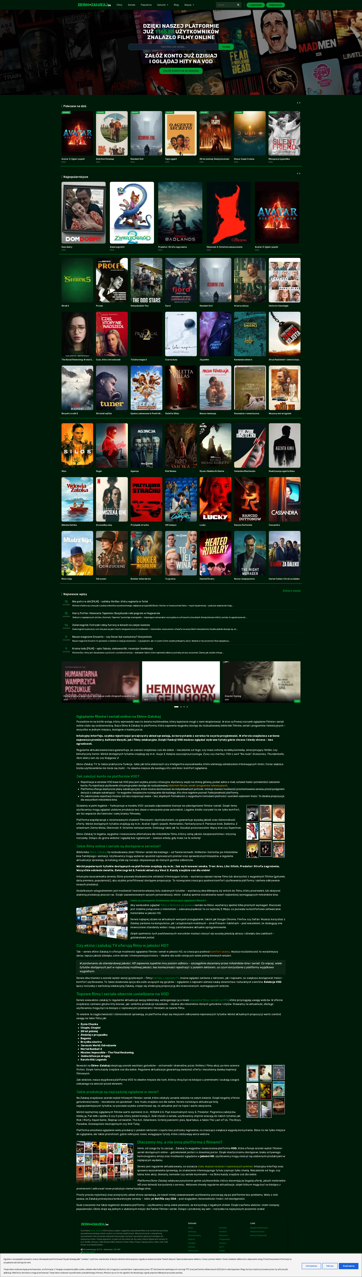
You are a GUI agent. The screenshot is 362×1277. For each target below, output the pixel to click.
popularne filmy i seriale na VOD (209, 1000)
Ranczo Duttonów (243, 525)
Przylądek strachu (140, 525)
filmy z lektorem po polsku (176, 905)
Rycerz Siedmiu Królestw (212, 471)
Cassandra (274, 525)
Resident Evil (137, 159)
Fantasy (191, 1247)
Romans (222, 1243)
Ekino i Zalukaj (98, 852)
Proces (99, 306)
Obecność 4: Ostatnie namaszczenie (224, 247)
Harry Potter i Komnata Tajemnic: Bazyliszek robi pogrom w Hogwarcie (116, 613)
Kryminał (223, 1232)
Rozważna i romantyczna (246, 413)
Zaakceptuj (348, 1266)
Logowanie (256, 5)
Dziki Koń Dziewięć (105, 159)
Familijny (192, 1243)
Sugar (99, 471)
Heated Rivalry (207, 579)
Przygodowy (224, 1239)
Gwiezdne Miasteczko (244, 471)
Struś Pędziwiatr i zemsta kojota (285, 360)
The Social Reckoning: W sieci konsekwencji (83, 360)
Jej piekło (204, 360)
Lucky (203, 525)
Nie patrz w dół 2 (70, 413)
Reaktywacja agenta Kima (282, 471)
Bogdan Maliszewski (259, 1228)
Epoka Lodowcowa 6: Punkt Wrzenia (148, 413)
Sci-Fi (221, 1247)
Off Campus (170, 525)
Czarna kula (171, 360)
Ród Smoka (170, 471)
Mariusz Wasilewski (258, 1235)
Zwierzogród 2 (117, 247)
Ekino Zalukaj (96, 1231)
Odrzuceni (101, 579)
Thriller (222, 1251)
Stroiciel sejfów (104, 413)
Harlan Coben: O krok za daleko (284, 579)
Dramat (191, 1239)
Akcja (190, 1228)
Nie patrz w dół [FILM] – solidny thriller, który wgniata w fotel (110, 601)
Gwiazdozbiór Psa (139, 306)
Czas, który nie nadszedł (108, 360)
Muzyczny (223, 1235)
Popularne (146, 5)
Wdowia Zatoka (69, 525)
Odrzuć (330, 1266)
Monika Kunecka (257, 1232)
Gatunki (161, 5)
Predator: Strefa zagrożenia (172, 247)
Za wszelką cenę (104, 525)
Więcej (187, 5)
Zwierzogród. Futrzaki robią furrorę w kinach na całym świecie (111, 625)
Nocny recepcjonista (244, 579)
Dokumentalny (194, 1235)
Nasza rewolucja (208, 413)
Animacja (192, 1232)
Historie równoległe (278, 306)
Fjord (168, 306)
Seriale (131, 5)
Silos (64, 471)
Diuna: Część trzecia (244, 159)
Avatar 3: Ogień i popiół (73, 159)
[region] (181, 1265)
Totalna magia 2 (139, 360)
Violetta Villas (172, 413)
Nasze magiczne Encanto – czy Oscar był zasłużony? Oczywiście (112, 636)
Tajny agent (171, 159)
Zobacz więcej (291, 590)
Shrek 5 (65, 306)
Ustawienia (311, 1266)
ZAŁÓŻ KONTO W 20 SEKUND (181, 70)
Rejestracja (275, 5)
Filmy (119, 5)
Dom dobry (67, 247)
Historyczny (193, 1251)
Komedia (223, 1228)
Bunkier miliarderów (141, 579)
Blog (176, 5)
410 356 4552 (89, 1252)
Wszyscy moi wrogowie (280, 413)
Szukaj (226, 46)
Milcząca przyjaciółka (279, 159)
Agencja (135, 471)
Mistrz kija (67, 579)
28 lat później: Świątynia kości (214, 159)
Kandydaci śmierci (243, 360)
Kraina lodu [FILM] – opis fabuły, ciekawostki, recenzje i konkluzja (112, 648)
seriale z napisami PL (166, 978)
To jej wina (170, 579)
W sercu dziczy (241, 306)
